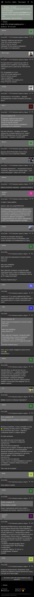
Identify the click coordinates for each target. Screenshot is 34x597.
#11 (32, 293)
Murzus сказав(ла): (7, 116)
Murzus (4, 26)
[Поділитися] (30, 37)
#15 (32, 413)
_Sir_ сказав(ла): (6, 417)
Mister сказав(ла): (7, 502)
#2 (32, 59)
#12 (32, 315)
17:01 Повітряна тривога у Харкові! (19, 37)
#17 (32, 498)
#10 (32, 253)
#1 (32, 37)
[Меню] (2, 2)
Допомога (18, 590)
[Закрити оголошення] (31, 7)
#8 (32, 198)
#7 (32, 184)
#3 (32, 93)
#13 (32, 366)
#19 (32, 566)
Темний (4, 589)
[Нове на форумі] (28, 2)
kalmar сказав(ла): (7, 319)
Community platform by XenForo (15, 594)
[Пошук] (32, 2)
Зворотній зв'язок (20, 589)
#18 (32, 523)
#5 (32, 148)
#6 (32, 165)
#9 (32, 233)
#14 (32, 396)
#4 (32, 112)
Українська (5, 590)
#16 (32, 481)
